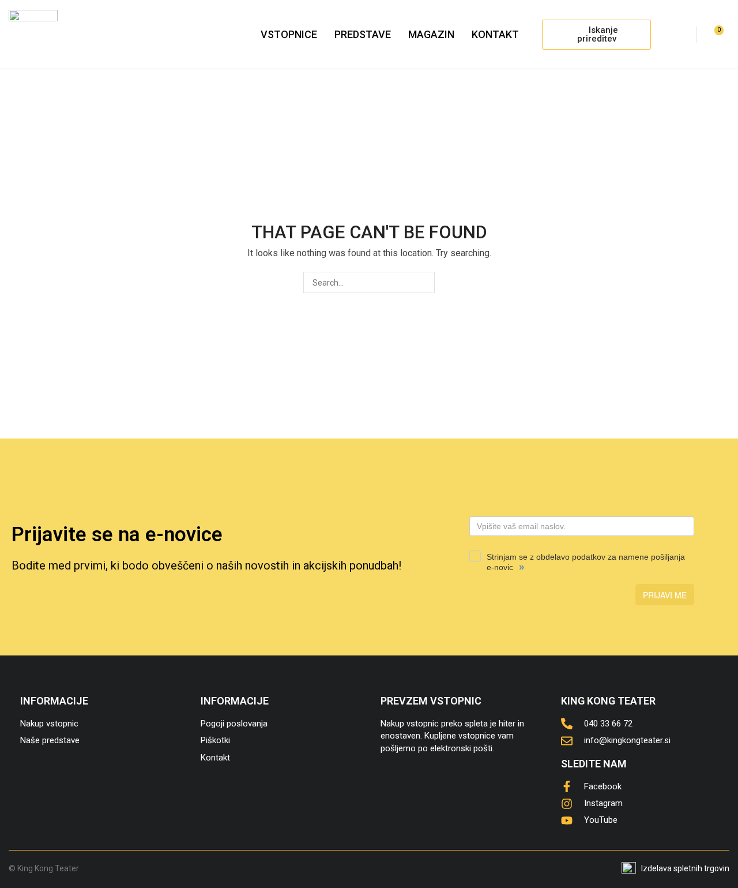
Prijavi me (665, 595)
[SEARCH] (424, 282)
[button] (596, 35)
